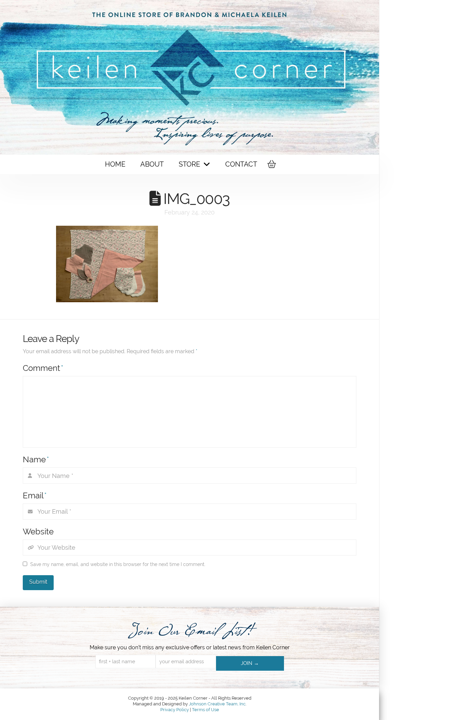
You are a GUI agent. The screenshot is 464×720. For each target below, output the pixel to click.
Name (36, 459)
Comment (43, 368)
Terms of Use (205, 709)
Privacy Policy (175, 709)
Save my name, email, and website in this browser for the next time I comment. (118, 564)
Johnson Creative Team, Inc (217, 703)
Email (35, 495)
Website (38, 531)
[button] (271, 164)
